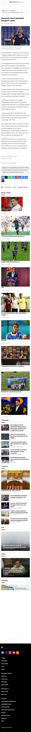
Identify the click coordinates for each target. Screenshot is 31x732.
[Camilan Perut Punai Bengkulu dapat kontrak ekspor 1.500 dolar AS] (15, 480)
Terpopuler (5, 420)
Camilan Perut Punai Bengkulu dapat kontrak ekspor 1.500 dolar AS (13, 489)
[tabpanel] (15, 541)
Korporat (4, 718)
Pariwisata (4, 679)
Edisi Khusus (5, 688)
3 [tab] (15, 552)
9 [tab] (24, 578)
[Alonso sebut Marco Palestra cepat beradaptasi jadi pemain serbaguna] (15, 355)
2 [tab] (13, 552)
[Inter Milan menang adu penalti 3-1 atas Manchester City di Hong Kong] (15, 381)
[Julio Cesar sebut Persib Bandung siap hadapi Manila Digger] (5, 436)
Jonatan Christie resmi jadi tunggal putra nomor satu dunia (18, 504)
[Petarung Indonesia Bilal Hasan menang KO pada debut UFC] (5, 460)
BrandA (3, 712)
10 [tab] (26, 578)
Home (6, 10)
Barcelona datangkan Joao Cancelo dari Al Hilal (14, 286)
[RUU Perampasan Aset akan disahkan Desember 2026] (5, 498)
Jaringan (3, 698)
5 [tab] (20, 552)
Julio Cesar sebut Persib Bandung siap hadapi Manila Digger (18, 436)
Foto (2, 527)
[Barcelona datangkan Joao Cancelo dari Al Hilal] (15, 277)
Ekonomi (3, 676)
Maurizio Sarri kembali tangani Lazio (12, 12)
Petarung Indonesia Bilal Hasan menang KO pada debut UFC (19, 459)
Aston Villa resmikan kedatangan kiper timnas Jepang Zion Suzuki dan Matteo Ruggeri (13, 313)
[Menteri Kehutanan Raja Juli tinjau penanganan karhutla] (5, 521)
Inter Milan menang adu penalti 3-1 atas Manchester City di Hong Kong (13, 390)
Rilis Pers (4, 694)
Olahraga (12, 10)
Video (3, 554)
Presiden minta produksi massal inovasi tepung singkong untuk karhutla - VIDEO (13, 571)
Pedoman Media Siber (7, 709)
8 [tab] (21, 578)
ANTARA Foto (5, 715)
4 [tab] (18, 552)
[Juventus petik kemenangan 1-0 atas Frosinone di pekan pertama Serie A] (15, 225)
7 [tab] (19, 578)
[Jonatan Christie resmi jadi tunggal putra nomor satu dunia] (5, 505)
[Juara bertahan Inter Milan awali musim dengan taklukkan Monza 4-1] (15, 251)
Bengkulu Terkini (6, 673)
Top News (4, 466)
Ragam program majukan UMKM (13, 633)
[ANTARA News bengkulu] (17, 2)
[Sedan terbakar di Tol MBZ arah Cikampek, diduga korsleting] (5, 452)
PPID (2, 721)
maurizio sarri (22, 187)
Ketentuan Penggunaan (8, 701)
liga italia (7, 187)
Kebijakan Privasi (6, 704)
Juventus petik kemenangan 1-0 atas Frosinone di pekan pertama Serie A (13, 235)
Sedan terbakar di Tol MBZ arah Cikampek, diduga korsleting (18, 451)
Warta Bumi (4, 684)
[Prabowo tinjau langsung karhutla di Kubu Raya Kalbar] (5, 513)
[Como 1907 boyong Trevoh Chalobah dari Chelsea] (15, 330)
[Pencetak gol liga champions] (12, 204)
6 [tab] (16, 578)
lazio (14, 187)
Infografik (4, 580)
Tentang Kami (5, 707)
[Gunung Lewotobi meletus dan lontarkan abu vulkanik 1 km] (5, 444)
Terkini (3, 658)
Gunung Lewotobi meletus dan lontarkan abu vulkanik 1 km (19, 443)
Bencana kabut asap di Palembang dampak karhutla (14, 546)
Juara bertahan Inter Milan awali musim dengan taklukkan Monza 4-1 (13, 261)
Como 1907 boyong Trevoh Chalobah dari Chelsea (14, 339)
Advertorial (4, 691)
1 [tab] (11, 552)
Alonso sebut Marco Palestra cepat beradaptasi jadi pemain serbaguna (12, 365)
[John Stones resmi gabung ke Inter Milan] (14, 406)
